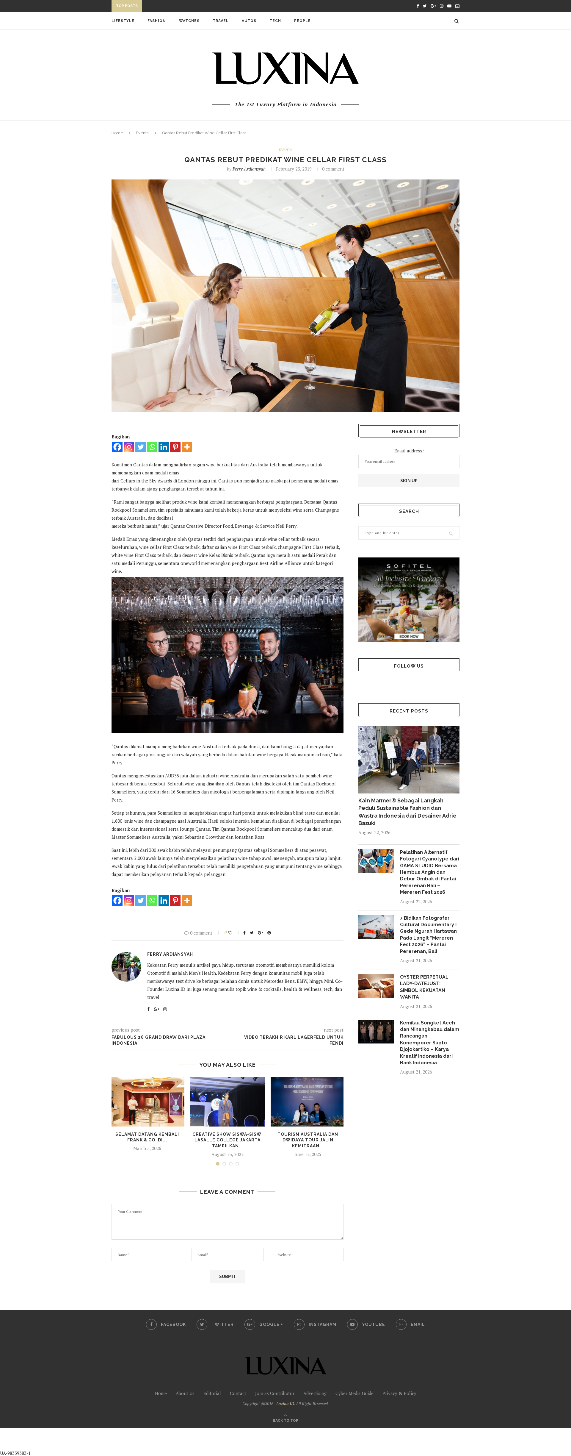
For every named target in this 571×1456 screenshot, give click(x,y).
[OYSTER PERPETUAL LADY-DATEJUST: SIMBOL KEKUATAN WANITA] (376, 986)
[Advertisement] (140, 1441)
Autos (249, 21)
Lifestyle (123, 21)
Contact (238, 1393)
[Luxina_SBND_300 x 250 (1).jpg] (408, 599)
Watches (189, 21)
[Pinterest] (175, 447)
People (302, 21)
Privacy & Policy (399, 1393)
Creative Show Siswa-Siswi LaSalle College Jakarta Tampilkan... (227, 1140)
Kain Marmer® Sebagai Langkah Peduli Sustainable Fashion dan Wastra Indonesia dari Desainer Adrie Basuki (407, 811)
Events (142, 133)
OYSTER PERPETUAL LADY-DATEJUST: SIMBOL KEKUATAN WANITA (424, 987)
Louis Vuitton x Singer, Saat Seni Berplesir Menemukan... (210, 7)
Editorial (212, 1393)
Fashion (157, 21)
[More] (187, 447)
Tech (275, 21)
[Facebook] (117, 447)
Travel (221, 21)
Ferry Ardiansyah (249, 169)
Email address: (409, 451)
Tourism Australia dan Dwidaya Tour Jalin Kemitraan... (307, 1140)
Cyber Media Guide (354, 1393)
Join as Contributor (274, 1393)
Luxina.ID (285, 1403)
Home (117, 133)
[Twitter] (140, 447)
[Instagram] (129, 447)
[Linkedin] (164, 447)
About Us (185, 1393)
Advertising (315, 1393)
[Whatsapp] (152, 447)
